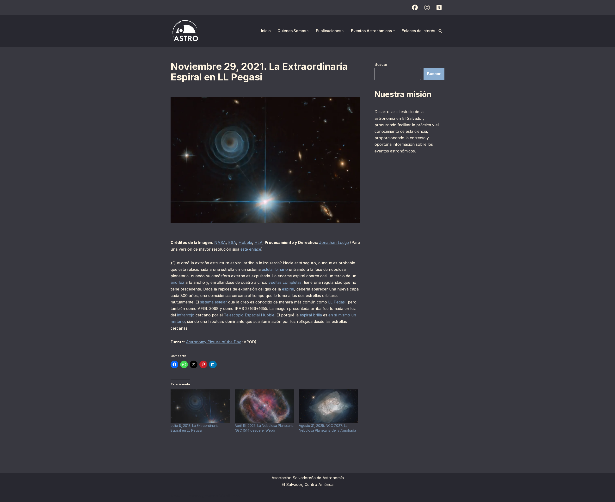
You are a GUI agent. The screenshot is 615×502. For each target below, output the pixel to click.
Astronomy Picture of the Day (213, 341)
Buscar (381, 64)
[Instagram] (427, 7)
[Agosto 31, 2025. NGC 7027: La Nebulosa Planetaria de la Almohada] (328, 406)
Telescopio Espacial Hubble (249, 315)
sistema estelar (213, 302)
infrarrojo (185, 315)
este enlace (250, 249)
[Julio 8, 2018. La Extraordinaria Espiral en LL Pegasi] (200, 406)
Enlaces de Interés (418, 30)
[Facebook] (415, 7)
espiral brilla (311, 315)
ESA (232, 242)
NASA (220, 242)
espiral (288, 289)
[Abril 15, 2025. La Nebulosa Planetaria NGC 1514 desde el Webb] (264, 406)
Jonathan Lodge (334, 242)
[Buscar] (440, 31)
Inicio (266, 30)
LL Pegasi (336, 302)
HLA (258, 242)
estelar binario (275, 269)
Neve (175, 495)
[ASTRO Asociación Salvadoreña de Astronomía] (185, 30)
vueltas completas (285, 282)
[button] (308, 31)
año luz (177, 282)
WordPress (229, 495)
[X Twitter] (439, 7)
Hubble (245, 242)
